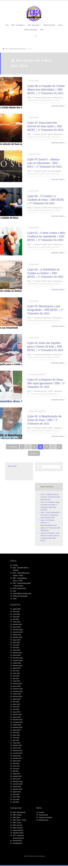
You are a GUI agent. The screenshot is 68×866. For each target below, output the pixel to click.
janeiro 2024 (17, 686)
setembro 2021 (17, 758)
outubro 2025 (17, 635)
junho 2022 (16, 735)
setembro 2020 (17, 789)
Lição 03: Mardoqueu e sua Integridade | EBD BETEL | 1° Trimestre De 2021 (45, 309)
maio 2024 (16, 676)
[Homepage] (34, 14)
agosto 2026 (17, 609)
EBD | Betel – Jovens (19, 820)
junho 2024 (16, 673)
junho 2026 (16, 614)
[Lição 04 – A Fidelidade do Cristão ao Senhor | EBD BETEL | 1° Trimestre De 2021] (11, 276)
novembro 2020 (18, 784)
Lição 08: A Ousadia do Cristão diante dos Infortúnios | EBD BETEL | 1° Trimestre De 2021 (46, 89)
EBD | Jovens (17, 822)
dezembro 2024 (18, 658)
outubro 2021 (17, 756)
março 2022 (16, 743)
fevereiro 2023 (17, 714)
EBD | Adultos (17, 815)
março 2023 (16, 712)
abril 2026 (16, 619)
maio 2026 (16, 617)
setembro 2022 (17, 727)
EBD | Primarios (18, 828)
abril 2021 (16, 771)
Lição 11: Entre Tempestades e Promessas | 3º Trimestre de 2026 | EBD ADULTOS (50, 515)
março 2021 (16, 774)
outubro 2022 (17, 725)
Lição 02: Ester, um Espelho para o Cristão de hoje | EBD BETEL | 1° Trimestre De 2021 (45, 346)
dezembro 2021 (18, 750)
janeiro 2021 (17, 779)
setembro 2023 (17, 696)
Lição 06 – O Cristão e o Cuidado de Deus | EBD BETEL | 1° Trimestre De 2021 (45, 199)
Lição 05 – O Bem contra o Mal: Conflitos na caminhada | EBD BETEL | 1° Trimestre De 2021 (46, 236)
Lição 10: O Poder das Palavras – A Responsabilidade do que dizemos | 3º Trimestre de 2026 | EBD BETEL (50, 525)
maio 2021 (16, 768)
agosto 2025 (17, 640)
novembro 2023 (18, 691)
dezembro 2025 (18, 629)
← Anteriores (12, 447)
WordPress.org (43, 820)
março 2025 (16, 650)
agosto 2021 (17, 761)
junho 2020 (16, 797)
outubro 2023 (17, 694)
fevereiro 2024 (17, 683)
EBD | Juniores (17, 825)
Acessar (41, 812)
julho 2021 (16, 763)
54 (34, 447)
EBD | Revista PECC (49, 25)
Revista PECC (35, 154)
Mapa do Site (12, 466)
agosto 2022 (17, 730)
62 (59, 447)
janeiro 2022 (17, 748)
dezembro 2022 (18, 720)
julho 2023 (16, 702)
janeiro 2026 (17, 627)
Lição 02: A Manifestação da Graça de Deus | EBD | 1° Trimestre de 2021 (44, 419)
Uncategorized (17, 843)
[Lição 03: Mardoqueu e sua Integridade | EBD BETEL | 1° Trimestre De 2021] (11, 313)
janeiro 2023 (17, 717)
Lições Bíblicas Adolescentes (22, 593)
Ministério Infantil (18, 833)
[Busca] (34, 34)
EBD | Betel (35, 81)
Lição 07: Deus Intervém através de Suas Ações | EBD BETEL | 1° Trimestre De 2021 (45, 126)
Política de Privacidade (30, 29)
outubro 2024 (17, 663)
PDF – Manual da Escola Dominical (18, 836)
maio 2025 (16, 645)
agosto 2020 (17, 792)
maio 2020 (16, 799)
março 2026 (16, 622)
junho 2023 (16, 704)
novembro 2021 (18, 753)
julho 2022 (16, 732)
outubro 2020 (17, 786)
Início (6, 25)
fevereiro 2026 (17, 624)
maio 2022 (16, 738)
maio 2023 (16, 707)
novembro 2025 (18, 632)
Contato (60, 25)
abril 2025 (16, 647)
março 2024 (16, 681)
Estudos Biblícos (18, 830)
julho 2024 (16, 671)
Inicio (14, 591)
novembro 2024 (18, 660)
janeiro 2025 (17, 655)
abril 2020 (16, 802)
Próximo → (34, 453)
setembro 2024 (17, 666)
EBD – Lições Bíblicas (18, 25)
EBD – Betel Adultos (33, 25)
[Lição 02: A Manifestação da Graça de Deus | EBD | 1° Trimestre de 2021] (11, 423)
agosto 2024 (17, 668)
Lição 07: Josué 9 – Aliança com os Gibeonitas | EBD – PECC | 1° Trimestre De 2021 (44, 163)
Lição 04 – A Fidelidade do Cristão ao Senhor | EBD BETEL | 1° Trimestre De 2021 (45, 273)
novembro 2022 (18, 722)
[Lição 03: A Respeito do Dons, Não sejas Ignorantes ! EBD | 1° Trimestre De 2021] (11, 386)
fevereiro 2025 (17, 653)
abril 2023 (16, 709)
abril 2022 (16, 740)
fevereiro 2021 (17, 776)
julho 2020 (16, 794)
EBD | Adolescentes (38, 374)
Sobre (42, 29)
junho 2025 (16, 642)
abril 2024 (16, 678)
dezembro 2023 (18, 689)
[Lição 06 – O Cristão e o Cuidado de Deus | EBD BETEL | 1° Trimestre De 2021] (11, 203)
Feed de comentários (45, 817)
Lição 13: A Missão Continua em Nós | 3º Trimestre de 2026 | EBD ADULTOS (50, 497)
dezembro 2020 (18, 781)
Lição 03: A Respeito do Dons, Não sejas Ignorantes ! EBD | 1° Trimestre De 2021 (46, 383)
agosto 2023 (17, 699)
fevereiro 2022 (17, 745)
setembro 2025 (17, 637)
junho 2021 (16, 766)
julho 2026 (16, 611)
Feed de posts (43, 815)
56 (47, 447)
